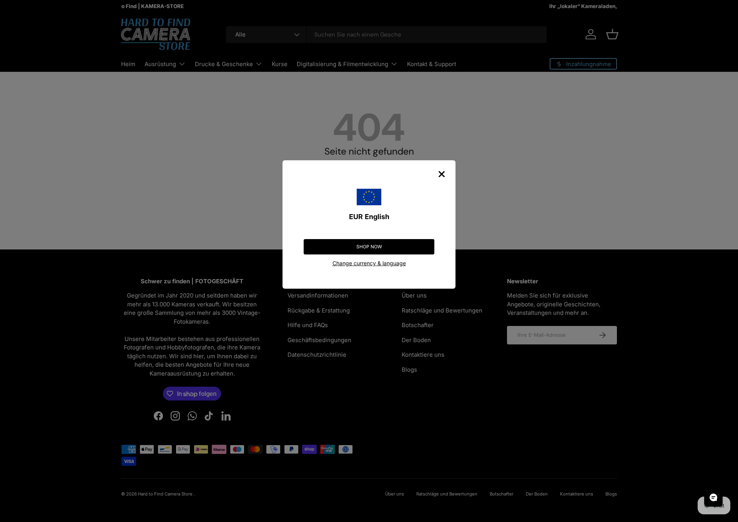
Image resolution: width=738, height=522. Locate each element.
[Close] (441, 174)
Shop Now (369, 246)
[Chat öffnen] (713, 497)
